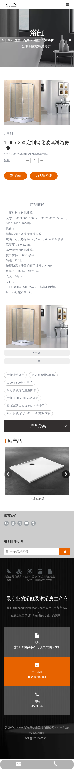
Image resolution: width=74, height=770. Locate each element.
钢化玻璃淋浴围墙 (43, 375)
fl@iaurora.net (37, 676)
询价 (18, 175)
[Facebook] (6, 523)
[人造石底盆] (37, 471)
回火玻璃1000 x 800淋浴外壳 (25, 405)
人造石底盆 (37, 498)
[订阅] (64, 551)
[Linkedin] (13, 523)
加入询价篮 (44, 175)
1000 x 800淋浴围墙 (20, 382)
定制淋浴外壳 (15, 375)
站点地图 (38, 733)
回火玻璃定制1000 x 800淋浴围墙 (28, 413)
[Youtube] (26, 523)
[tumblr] (33, 523)
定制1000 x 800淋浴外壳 (22, 397)
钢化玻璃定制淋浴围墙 (21, 390)
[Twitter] (19, 523)
